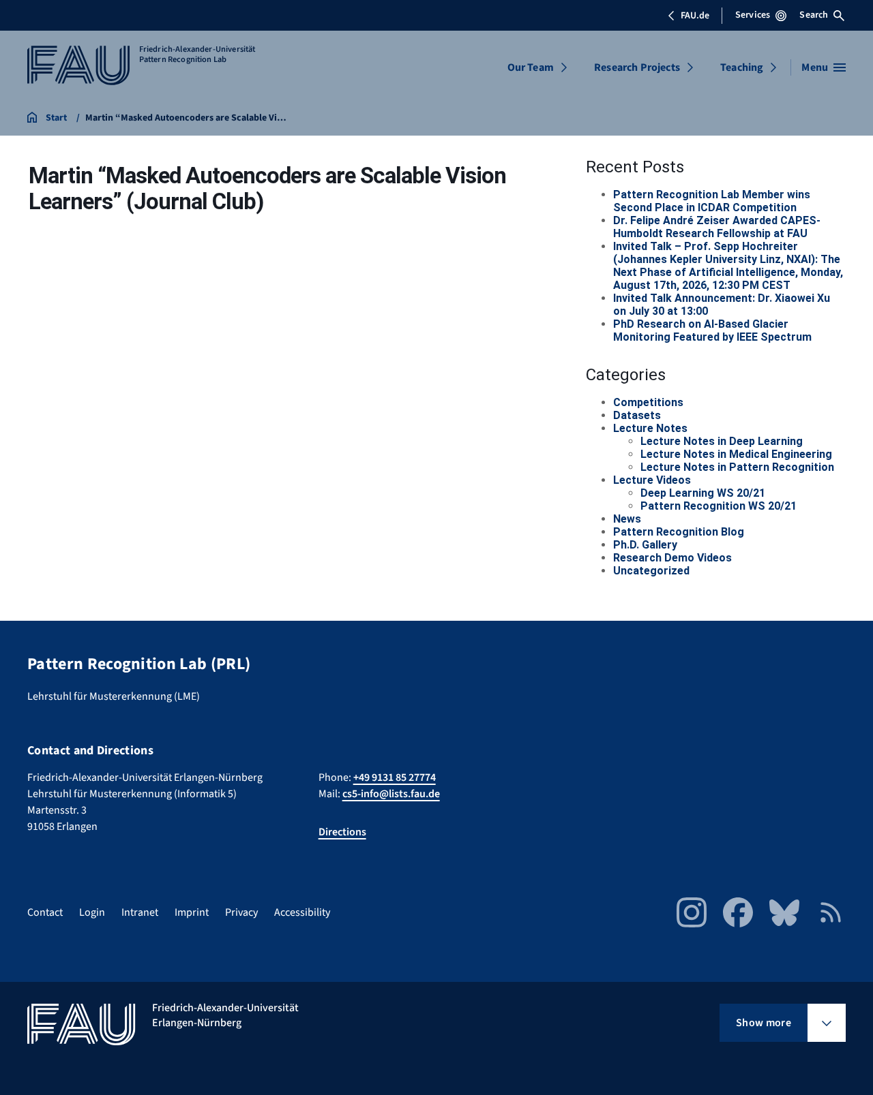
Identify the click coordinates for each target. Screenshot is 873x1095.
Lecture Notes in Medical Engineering (736, 454)
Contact (45, 912)
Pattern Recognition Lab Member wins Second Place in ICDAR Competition (711, 201)
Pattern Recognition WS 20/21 (718, 505)
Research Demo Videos (672, 557)
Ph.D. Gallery (645, 544)
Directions (342, 831)
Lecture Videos (652, 480)
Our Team (530, 67)
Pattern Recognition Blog (678, 531)
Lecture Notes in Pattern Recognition (737, 467)
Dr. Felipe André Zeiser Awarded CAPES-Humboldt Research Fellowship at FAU (716, 227)
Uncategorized (651, 570)
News (627, 518)
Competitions (648, 402)
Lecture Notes (650, 428)
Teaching (741, 67)
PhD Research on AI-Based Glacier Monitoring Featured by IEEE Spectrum (712, 330)
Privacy (241, 912)
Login (92, 912)
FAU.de (695, 15)
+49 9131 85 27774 (394, 777)
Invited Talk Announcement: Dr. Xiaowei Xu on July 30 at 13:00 (721, 305)
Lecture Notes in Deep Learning (721, 441)
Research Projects (637, 67)
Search (813, 15)
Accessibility (302, 912)
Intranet (139, 912)
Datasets (637, 415)
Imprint (192, 912)
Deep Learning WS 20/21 (702, 493)
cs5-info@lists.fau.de (391, 793)
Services (752, 15)
